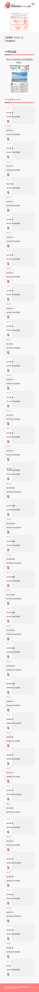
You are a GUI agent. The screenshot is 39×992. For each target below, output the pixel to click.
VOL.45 (8, 179)
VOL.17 (8, 679)
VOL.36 (8, 339)
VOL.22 (8, 590)
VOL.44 (8, 197)
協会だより (9, 961)
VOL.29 (8, 464)
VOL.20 (8, 626)
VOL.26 (8, 519)
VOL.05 (8, 890)
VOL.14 (8, 732)
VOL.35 (8, 357)
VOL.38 (8, 304)
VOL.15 (8, 715)
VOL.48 (8, 126)
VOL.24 (8, 555)
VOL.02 (8, 943)
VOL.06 (8, 872)
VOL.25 (8, 537)
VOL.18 (8, 661)
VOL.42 (8, 233)
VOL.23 (8, 572)
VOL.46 (8, 161)
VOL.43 (8, 215)
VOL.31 (8, 428)
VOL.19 (8, 643)
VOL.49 (8, 108)
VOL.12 (8, 768)
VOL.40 (8, 268)
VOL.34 (8, 375)
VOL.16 (8, 697)
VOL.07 (8, 854)
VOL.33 (8, 393)
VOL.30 (8, 446)
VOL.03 (8, 925)
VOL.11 (8, 786)
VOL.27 (8, 501)
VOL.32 (8, 411)
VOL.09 (8, 819)
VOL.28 (8, 483)
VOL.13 (8, 750)
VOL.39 (8, 286)
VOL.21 (8, 608)
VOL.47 (8, 144)
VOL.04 (8, 908)
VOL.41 (8, 250)
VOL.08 (8, 837)
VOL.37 (8, 322)
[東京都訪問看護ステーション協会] (18, 5)
